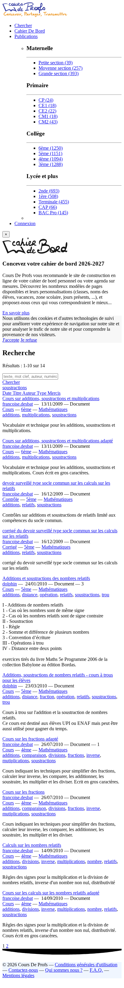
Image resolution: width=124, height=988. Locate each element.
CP (46, 100)
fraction (47, 696)
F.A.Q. (96, 970)
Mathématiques (53, 409)
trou (105, 594)
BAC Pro (53, 212)
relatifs (28, 504)
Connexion (25, 223)
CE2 (47, 110)
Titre (17, 393)
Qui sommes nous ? (63, 970)
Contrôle (10, 499)
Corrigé (9, 547)
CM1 (48, 116)
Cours (8, 409)
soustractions (14, 387)
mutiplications (15, 760)
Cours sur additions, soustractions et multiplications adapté (57, 440)
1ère (48, 196)
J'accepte (10, 340)
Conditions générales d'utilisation (86, 964)
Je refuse (28, 340)
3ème (51, 164)
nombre (94, 861)
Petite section (56, 62)
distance (29, 594)
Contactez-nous (23, 970)
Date (7, 393)
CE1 (47, 105)
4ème (51, 158)
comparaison (34, 755)
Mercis (54, 393)
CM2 (48, 121)
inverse (93, 755)
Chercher (23, 25)
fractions (76, 755)
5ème (50, 153)
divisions (56, 755)
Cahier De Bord (29, 30)
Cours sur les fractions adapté (30, 738)
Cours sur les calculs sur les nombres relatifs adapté (50, 892)
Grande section (59, 73)
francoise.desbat (17, 403)
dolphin (9, 583)
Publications (26, 36)
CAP (48, 207)
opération (48, 594)
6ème (51, 148)
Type (42, 393)
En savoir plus (15, 312)
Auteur (29, 393)
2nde (49, 190)
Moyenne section (60, 68)
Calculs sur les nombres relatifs (31, 845)
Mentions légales (18, 975)
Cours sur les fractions (23, 792)
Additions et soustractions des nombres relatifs (46, 578)
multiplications (36, 414)
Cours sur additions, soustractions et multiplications (50, 398)
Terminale (54, 201)
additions (11, 414)
